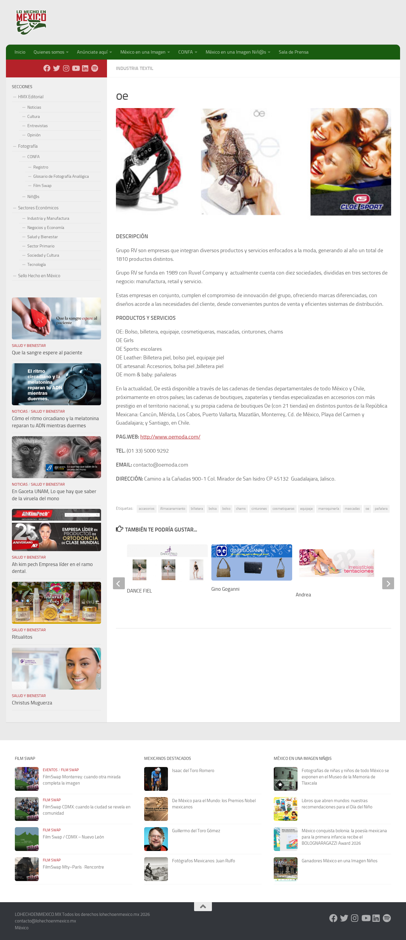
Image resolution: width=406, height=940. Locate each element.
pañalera (381, 508)
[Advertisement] (283, 19)
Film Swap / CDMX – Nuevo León (73, 837)
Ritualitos (22, 637)
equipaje (306, 508)
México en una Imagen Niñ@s (236, 52)
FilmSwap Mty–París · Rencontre (73, 867)
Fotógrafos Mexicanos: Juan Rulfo (203, 860)
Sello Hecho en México (39, 275)
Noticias (34, 107)
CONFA (185, 52)
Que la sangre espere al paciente (47, 353)
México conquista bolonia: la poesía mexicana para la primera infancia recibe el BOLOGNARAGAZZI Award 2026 (344, 837)
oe (367, 508)
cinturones (259, 508)
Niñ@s (33, 196)
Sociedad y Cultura (43, 255)
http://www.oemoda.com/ (170, 437)
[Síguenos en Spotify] (94, 68)
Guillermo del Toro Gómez (196, 830)
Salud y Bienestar (42, 236)
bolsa (213, 508)
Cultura (33, 116)
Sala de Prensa (294, 52)
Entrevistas (37, 125)
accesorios (147, 508)
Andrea (303, 595)
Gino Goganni (225, 589)
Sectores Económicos (38, 208)
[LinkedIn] (85, 68)
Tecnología (36, 264)
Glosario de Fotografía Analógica (61, 176)
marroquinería (328, 508)
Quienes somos (49, 52)
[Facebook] (47, 68)
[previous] (119, 583)
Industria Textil (134, 68)
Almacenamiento (172, 508)
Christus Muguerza (32, 703)
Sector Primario (40, 246)
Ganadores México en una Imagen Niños (339, 860)
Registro (40, 167)
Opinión (34, 135)
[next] (388, 583)
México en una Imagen (143, 52)
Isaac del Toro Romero (193, 770)
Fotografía (28, 146)
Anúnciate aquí (92, 52)
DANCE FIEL (139, 591)
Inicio (20, 52)
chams (241, 508)
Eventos (50, 770)
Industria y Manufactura (48, 218)
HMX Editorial (30, 96)
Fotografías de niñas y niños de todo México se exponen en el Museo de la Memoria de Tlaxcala (345, 777)
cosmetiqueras (284, 508)
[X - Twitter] (56, 68)
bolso (226, 508)
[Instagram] (66, 68)
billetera (197, 508)
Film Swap (42, 185)
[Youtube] (75, 68)
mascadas (352, 508)
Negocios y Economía (45, 227)
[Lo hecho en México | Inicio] (36, 22)
